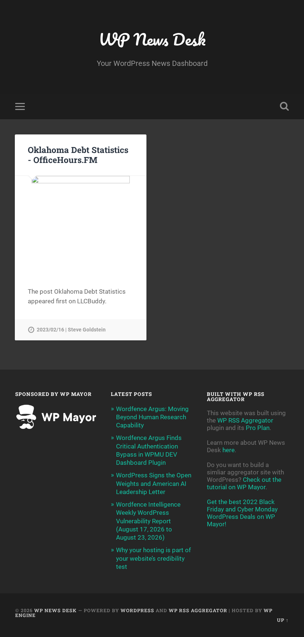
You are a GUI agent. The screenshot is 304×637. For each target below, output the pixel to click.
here (228, 450)
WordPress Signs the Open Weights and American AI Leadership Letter (153, 483)
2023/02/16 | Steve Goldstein (71, 330)
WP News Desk (152, 39)
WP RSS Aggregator (245, 420)
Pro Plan (258, 427)
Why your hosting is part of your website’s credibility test (153, 558)
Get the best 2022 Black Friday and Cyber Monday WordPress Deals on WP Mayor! (242, 513)
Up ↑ (283, 620)
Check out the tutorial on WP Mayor (244, 483)
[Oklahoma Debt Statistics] (80, 225)
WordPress (137, 610)
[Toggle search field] (284, 106)
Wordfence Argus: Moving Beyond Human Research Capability (152, 417)
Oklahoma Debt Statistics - (78, 154)
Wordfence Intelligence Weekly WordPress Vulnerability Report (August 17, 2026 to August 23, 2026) (148, 521)
